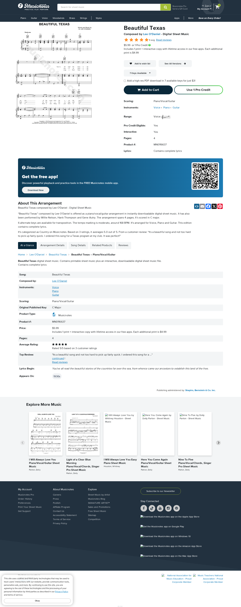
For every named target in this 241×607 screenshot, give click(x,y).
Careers (57, 495)
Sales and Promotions (99, 507)
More (192, 19)
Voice (45, 18)
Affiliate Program (61, 507)
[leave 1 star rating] (126, 40)
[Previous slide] (22, 442)
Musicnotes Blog (96, 499)
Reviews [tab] (123, 245)
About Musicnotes (63, 489)
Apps (177, 18)
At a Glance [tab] (27, 245)
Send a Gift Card (179, 9)
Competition (94, 519)
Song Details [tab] (78, 245)
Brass (72, 18)
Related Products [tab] (102, 245)
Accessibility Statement (65, 515)
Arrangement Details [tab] (52, 245)
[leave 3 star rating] (136, 40)
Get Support (24, 511)
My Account (203, 9)
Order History (25, 499)
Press (56, 499)
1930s (56, 376)
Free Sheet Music (97, 511)
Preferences (24, 503)
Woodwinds (58, 18)
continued (58, 358)
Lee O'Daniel (151, 34)
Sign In (208, 5)
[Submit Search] (165, 7)
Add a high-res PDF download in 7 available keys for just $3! (161, 81)
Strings (83, 18)
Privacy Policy (60, 523)
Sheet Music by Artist (99, 495)
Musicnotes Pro (179, 6)
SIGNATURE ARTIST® (99, 503)
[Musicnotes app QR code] (205, 177)
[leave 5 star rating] (146, 40)
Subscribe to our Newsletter (160, 491)
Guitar (34, 18)
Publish (56, 503)
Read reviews (163, 40)
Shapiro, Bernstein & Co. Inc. (200, 390)
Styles (99, 18)
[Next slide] (218, 442)
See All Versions (173, 63)
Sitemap (92, 515)
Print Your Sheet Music (30, 507)
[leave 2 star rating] (131, 40)
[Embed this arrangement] (196, 206)
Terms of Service (61, 519)
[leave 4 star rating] (141, 40)
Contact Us (58, 511)
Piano (23, 18)
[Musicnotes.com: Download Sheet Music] (33, 7)
